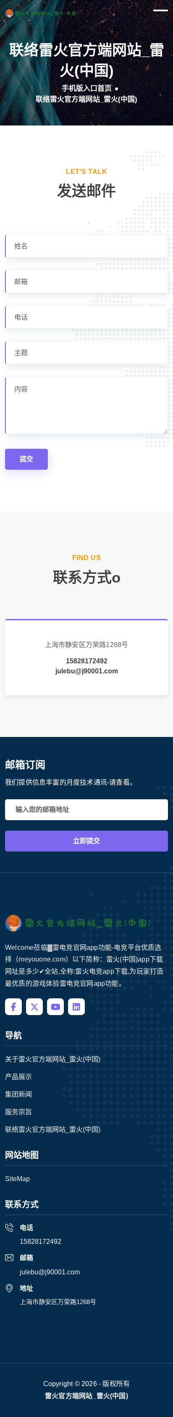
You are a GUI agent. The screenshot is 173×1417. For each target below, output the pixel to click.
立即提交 (86, 840)
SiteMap (17, 1178)
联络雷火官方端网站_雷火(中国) (52, 1129)
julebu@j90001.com (86, 671)
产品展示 (18, 1076)
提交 (26, 459)
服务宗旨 (18, 1111)
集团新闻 (18, 1094)
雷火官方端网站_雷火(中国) (86, 1395)
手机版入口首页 (87, 88)
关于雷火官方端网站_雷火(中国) (52, 1059)
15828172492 (86, 661)
